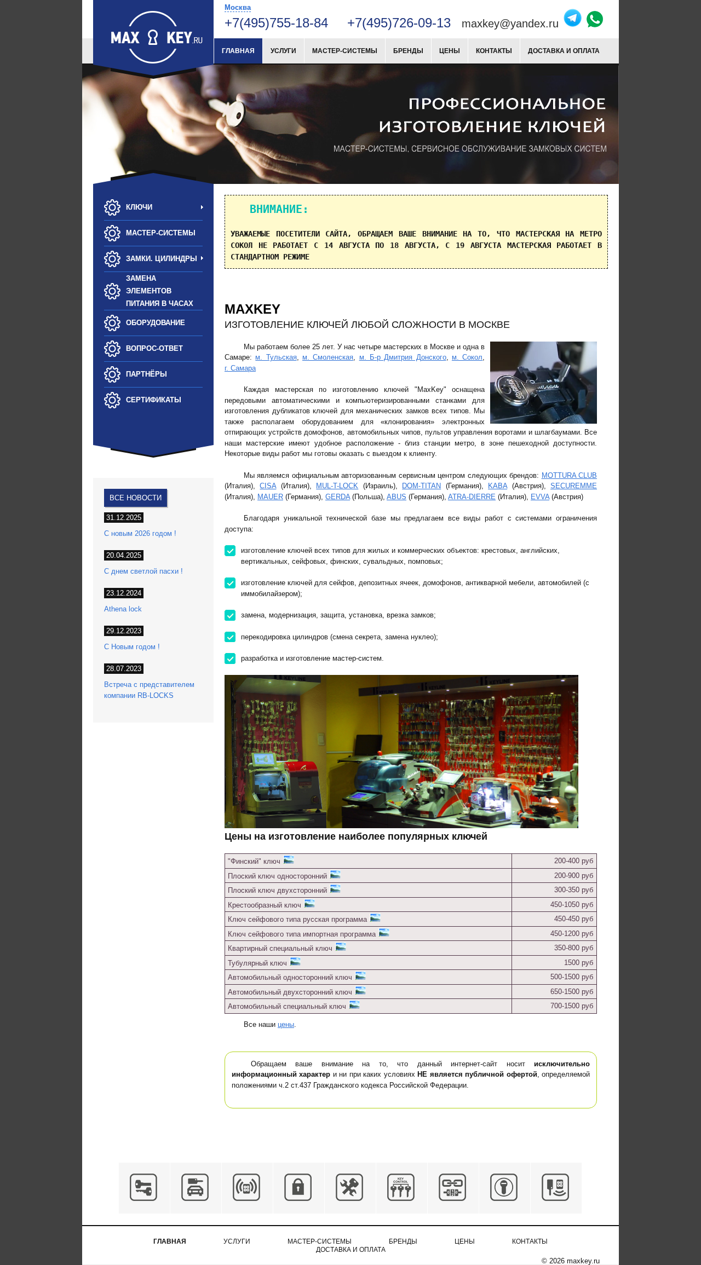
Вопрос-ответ (154, 348)
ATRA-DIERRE (472, 497)
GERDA (337, 497)
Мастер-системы (344, 51)
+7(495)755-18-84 (276, 22)
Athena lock (123, 609)
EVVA (540, 497)
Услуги (283, 51)
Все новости (136, 498)
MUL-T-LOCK (337, 486)
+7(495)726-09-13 (401, 22)
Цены (449, 51)
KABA (497, 486)
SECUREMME (573, 486)
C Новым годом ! (132, 647)
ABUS (396, 497)
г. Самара (240, 368)
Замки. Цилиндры (161, 259)
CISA (268, 486)
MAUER (270, 497)
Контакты (494, 51)
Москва (238, 7)
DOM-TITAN (421, 486)
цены (286, 1024)
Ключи (139, 207)
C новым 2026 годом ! (140, 533)
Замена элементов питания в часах (159, 291)
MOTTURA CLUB (569, 475)
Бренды (408, 51)
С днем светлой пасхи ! (143, 571)
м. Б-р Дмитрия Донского (402, 357)
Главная (238, 51)
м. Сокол (467, 357)
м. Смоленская (327, 357)
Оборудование (155, 323)
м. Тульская (275, 357)
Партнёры (146, 374)
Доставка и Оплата (564, 51)
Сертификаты (153, 400)
